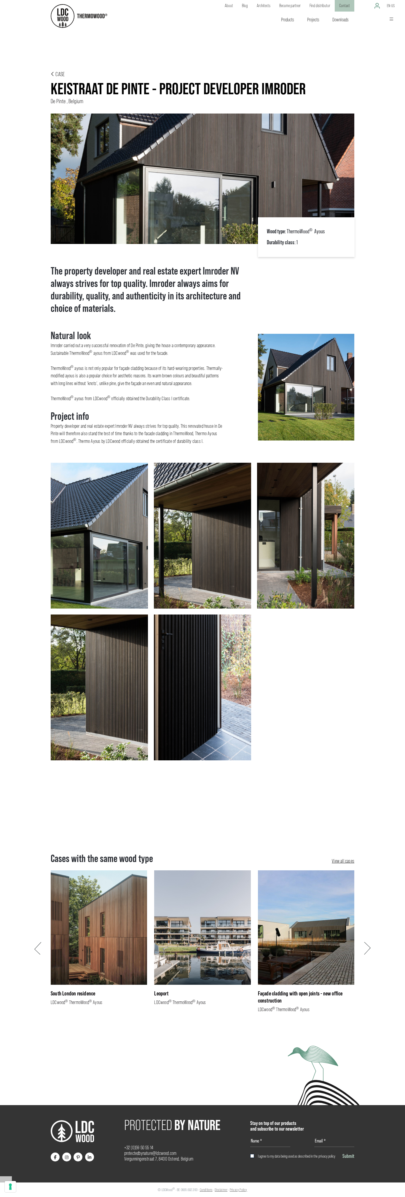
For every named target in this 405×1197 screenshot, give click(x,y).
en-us (391, 5)
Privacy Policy (238, 1190)
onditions (207, 1190)
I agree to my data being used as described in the (296, 1156)
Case (60, 74)
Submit (348, 1156)
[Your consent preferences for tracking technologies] (10, 1186)
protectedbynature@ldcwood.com (150, 1153)
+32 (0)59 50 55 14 (139, 1147)
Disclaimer (221, 1190)
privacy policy (326, 1156)
